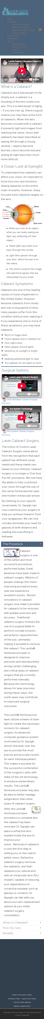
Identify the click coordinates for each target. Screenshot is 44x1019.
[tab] (22, 544)
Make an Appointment (22, 1006)
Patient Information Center (22, 995)
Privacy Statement (23, 1015)
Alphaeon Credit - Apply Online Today (22, 999)
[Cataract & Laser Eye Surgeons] (15, 11)
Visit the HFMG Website (22, 1002)
